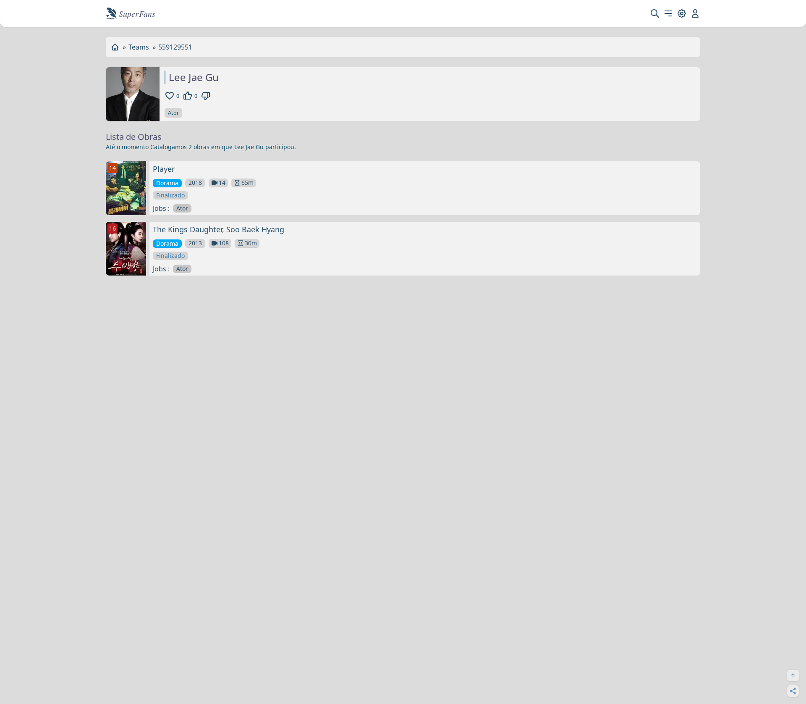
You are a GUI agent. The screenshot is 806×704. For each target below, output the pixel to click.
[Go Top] (793, 675)
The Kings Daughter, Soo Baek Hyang (218, 229)
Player (164, 169)
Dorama (167, 183)
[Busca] (655, 13)
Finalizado (170, 195)
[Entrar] (695, 13)
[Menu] (668, 13)
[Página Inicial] (115, 47)
